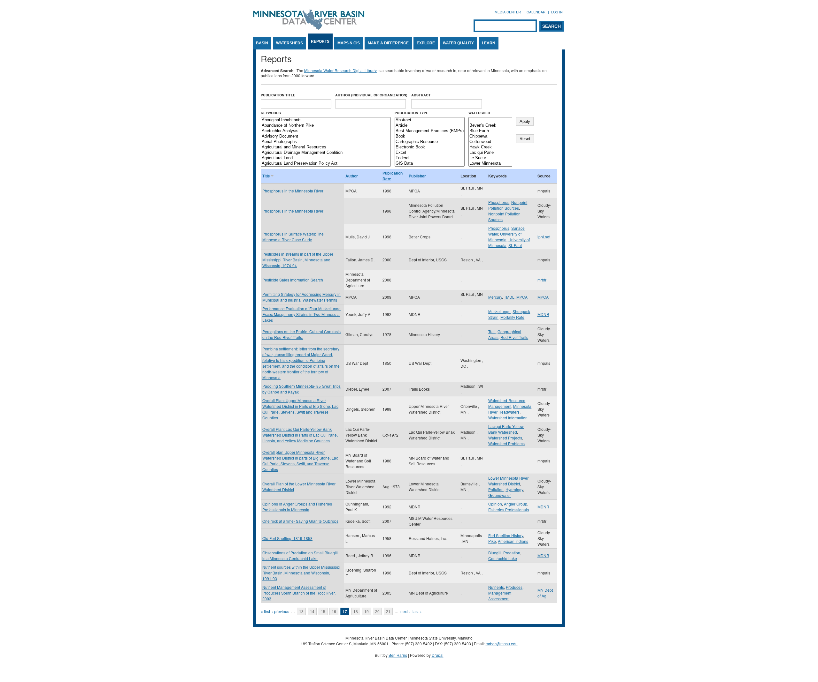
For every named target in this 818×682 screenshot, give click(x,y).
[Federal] (429, 158)
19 (366, 611)
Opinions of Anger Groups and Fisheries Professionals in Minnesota (297, 506)
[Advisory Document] (325, 136)
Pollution (496, 489)
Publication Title (278, 95)
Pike (492, 541)
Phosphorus (498, 202)
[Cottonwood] (490, 142)
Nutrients (496, 587)
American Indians (513, 541)
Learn (488, 43)
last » (417, 611)
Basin (262, 43)
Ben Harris (398, 655)
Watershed (479, 112)
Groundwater (499, 495)
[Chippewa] (490, 136)
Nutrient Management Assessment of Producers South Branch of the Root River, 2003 (299, 592)
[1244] (490, 120)
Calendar (536, 12)
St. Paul (515, 245)
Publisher (417, 176)
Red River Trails (514, 337)
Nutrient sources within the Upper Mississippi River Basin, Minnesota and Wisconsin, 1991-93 (301, 572)
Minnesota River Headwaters (509, 409)
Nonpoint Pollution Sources (507, 205)
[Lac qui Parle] (490, 152)
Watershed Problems (506, 443)
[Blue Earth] (490, 131)
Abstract (421, 95)
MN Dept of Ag (545, 592)
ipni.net (543, 236)
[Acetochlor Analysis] (325, 131)
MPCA (522, 297)
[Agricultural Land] (325, 158)
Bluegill (494, 552)
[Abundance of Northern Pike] (325, 125)
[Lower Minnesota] (490, 163)
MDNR (543, 314)
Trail (492, 331)
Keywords (271, 112)
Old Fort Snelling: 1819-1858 (287, 538)
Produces (514, 587)
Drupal (438, 655)
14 (312, 611)
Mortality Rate (512, 317)
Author (351, 176)
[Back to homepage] (309, 28)
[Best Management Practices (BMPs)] (429, 131)
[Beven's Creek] (490, 125)
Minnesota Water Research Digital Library (340, 70)
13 (301, 611)
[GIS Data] (429, 163)
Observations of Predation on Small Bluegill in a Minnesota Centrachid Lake (300, 555)
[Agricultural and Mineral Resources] (325, 147)
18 (355, 611)
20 (377, 611)
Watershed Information (508, 417)
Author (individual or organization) (371, 95)
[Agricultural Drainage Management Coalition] (325, 152)
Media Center (508, 12)
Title (266, 176)
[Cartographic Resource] (429, 142)
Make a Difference (388, 43)
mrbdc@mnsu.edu (502, 643)
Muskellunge (499, 311)
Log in (557, 12)
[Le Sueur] (490, 158)
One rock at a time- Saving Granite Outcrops (300, 521)
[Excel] (429, 152)
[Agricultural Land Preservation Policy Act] (325, 163)
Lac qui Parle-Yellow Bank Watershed (506, 429)
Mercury (495, 297)
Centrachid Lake (502, 558)
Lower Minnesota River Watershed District (508, 480)
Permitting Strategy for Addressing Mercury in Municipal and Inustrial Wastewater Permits (301, 297)
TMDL (509, 297)
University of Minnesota (504, 236)
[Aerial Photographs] (325, 142)
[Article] (429, 125)
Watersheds (289, 43)
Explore (426, 43)
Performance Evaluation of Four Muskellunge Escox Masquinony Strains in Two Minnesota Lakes (301, 314)
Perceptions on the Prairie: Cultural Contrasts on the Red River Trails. (301, 334)
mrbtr (541, 279)
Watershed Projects (505, 437)
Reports (320, 41)
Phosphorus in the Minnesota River (292, 190)
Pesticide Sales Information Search (292, 279)
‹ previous (280, 611)
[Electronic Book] (429, 147)
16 (334, 611)
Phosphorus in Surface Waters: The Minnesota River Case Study (293, 236)
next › (405, 611)
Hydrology (514, 489)
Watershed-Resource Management (506, 403)
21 (388, 611)
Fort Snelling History (505, 535)
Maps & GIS (348, 43)
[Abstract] (429, 120)
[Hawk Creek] (490, 147)
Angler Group (515, 503)
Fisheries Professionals (508, 509)
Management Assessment (499, 595)
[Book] (429, 136)
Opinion (495, 503)
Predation (511, 552)
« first (265, 611)
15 (323, 611)
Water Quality (458, 43)
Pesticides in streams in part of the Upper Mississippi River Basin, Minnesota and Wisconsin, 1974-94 (297, 259)
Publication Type (411, 112)
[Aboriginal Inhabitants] (325, 120)
